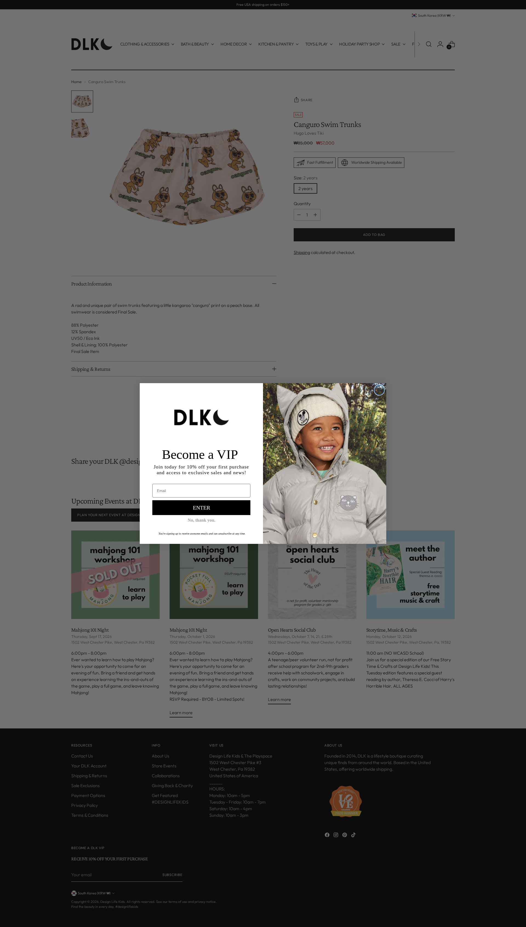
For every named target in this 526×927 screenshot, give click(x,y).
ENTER (201, 508)
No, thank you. (201, 520)
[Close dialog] (379, 390)
